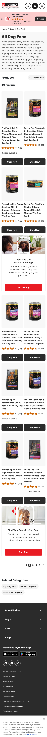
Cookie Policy (31, 734)
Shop (8, 637)
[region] (23, 726)
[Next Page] (43, 565)
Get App (40, 19)
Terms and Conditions (12, 671)
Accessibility (8, 686)
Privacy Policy (9, 681)
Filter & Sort (38, 77)
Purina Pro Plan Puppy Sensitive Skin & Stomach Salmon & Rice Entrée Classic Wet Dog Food (12, 210)
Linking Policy (8, 696)
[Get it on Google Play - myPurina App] (28, 653)
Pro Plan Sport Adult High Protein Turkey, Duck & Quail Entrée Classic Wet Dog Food (34, 404)
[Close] (2, 18)
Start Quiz (23, 552)
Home (4, 29)
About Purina (12, 610)
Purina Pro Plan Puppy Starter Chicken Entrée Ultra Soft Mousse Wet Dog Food (34, 210)
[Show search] (28, 6)
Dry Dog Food (9, 586)
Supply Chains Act (10, 711)
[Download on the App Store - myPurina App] (10, 653)
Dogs (12, 29)
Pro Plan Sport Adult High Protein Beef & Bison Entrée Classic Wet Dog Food (12, 474)
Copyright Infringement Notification (17, 701)
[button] (12, 161)
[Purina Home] (13, 6)
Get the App (23, 287)
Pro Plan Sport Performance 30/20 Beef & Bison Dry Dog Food (12, 404)
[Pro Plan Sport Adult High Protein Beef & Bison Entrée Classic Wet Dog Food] (12, 449)
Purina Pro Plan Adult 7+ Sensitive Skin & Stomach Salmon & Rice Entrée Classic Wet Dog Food (34, 134)
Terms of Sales (9, 691)
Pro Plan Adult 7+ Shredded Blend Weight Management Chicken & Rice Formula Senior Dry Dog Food (12, 135)
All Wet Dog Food (28, 586)
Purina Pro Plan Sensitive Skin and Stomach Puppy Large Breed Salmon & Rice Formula (34, 475)
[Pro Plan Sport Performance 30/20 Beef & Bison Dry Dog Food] (12, 379)
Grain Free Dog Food (13, 592)
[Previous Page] (23, 565)
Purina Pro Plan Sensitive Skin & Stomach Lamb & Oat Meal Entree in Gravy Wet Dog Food (12, 337)
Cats (7, 628)
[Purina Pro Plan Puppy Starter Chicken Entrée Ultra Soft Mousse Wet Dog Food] (35, 184)
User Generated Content (13, 706)
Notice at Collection (11, 676)
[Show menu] (42, 6)
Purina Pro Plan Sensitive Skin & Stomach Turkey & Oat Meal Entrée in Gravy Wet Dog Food (34, 337)
